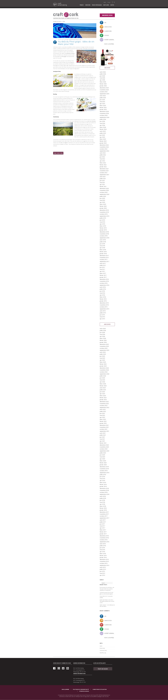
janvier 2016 (103, 301)
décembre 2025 (104, 88)
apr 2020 (102, 202)
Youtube (63, 668)
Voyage (106, 35)
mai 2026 (102, 78)
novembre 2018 (104, 234)
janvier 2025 (103, 109)
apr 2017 (102, 271)
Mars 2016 (103, 297)
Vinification (108, 27)
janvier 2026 (103, 86)
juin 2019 (102, 220)
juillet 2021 (103, 178)
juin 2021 (102, 180)
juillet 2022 (103, 155)
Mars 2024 (103, 127)
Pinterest (67, 668)
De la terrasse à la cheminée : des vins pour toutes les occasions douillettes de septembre (107, 589)
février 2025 (103, 107)
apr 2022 (102, 161)
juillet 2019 (103, 218)
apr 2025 (102, 103)
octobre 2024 (103, 115)
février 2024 (103, 129)
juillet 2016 (103, 289)
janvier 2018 (103, 253)
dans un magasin (64, 142)
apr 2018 (102, 248)
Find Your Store (58, 153)
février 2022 (103, 165)
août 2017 (103, 263)
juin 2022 (102, 157)
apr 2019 (102, 224)
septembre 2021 (104, 174)
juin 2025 (102, 99)
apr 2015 (102, 319)
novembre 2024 (104, 113)
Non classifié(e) (109, 44)
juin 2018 (102, 244)
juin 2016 (102, 291)
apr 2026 (102, 80)
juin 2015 (102, 315)
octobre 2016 (103, 283)
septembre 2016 (104, 285)
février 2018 (103, 251)
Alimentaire (108, 31)
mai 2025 (102, 101)
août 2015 (103, 311)
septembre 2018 (104, 238)
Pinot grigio (64, 56)
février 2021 (103, 186)
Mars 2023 (103, 139)
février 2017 (103, 275)
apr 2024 (102, 125)
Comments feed (103, 650)
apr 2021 (102, 184)
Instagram (59, 668)
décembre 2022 (104, 145)
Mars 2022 (103, 163)
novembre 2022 (104, 147)
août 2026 (103, 72)
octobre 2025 (103, 92)
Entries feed (102, 648)
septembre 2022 (104, 151)
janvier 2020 (103, 208)
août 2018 (103, 240)
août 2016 (103, 287)
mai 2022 (102, 159)
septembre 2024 (104, 117)
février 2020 (103, 206)
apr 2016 (102, 295)
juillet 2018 (103, 242)
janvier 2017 (103, 277)
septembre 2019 (104, 216)
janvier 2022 (103, 167)
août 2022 (103, 153)
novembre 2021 (104, 171)
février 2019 (103, 228)
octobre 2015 (103, 307)
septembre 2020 (104, 194)
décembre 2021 (104, 169)
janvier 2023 (103, 143)
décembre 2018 (104, 232)
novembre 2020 (104, 190)
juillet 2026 (103, 74)
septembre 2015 (104, 309)
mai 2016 (102, 293)
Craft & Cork (57, 21)
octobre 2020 (103, 192)
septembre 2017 (104, 261)
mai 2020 (102, 200)
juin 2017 (102, 267)
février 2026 (103, 84)
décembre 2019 (104, 210)
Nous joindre (65, 689)
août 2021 (103, 176)
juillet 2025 (103, 97)
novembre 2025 (104, 90)
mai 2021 (102, 182)
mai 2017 (102, 269)
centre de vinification (91, 121)
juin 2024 (102, 121)
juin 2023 (102, 135)
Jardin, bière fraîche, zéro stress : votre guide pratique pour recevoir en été (107, 601)
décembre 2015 (104, 303)
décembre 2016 (104, 279)
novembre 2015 (104, 305)
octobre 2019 (103, 214)
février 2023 (103, 141)
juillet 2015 (103, 313)
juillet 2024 (103, 119)
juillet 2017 (103, 265)
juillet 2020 (103, 196)
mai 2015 (102, 317)
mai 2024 (102, 123)
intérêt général (109, 39)
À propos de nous (84, 691)
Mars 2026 (103, 82)
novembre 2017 (104, 257)
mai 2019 (102, 222)
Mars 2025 (103, 105)
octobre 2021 (103, 173)
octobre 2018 (103, 236)
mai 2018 (102, 246)
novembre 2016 (104, 281)
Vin (64, 21)
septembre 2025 (104, 94)
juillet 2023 (103, 133)
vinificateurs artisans (70, 53)
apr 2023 (102, 137)
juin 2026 (102, 76)
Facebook (54, 668)
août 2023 (103, 131)
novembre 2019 (104, 212)
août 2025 (103, 96)
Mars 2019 (103, 226)
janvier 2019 (103, 230)
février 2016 (103, 299)
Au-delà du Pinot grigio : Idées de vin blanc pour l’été (76, 43)
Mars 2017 (103, 273)
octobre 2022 (103, 149)
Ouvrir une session (103, 669)
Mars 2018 (103, 249)
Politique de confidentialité (81, 689)
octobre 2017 (103, 259)
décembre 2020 (104, 188)
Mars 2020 (103, 204)
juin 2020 (102, 198)
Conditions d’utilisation (100, 689)
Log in (101, 646)
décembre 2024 (104, 111)
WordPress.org (103, 652)
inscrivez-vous (107, 15)
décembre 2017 (104, 255)
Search (113, 2)
